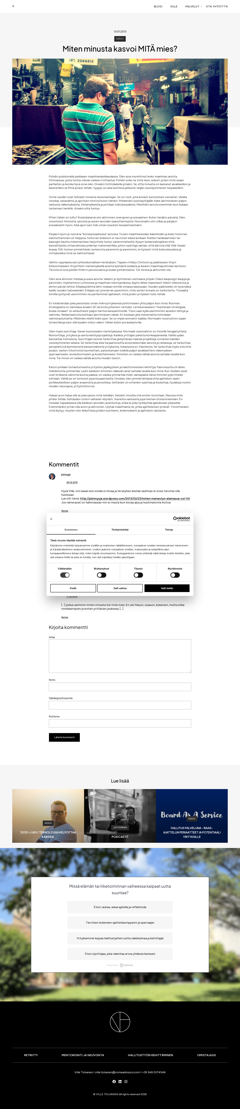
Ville (174, 6)
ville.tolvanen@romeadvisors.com (117, 1072)
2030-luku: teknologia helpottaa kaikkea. (48, 834)
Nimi (52, 680)
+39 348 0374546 (154, 1072)
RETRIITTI (31, 1055)
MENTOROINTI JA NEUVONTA (83, 1055)
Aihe (52, 637)
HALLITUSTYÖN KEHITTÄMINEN (150, 1055)
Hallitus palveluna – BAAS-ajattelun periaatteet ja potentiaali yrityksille (192, 832)
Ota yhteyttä (217, 6)
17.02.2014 (71, 596)
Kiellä (73, 588)
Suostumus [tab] (71, 529)
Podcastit (120, 837)
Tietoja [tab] (169, 529)
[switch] (101, 575)
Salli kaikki (167, 588)
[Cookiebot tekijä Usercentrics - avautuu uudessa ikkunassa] (175, 518)
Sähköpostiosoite (61, 698)
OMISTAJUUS (206, 1055)
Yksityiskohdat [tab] (120, 529)
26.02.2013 (72, 482)
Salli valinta (120, 588)
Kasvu (120, 38)
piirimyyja (66, 474)
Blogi (158, 6)
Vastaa (64, 511)
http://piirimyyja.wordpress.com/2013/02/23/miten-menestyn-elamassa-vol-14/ (135, 498)
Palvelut (192, 6)
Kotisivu (54, 716)
